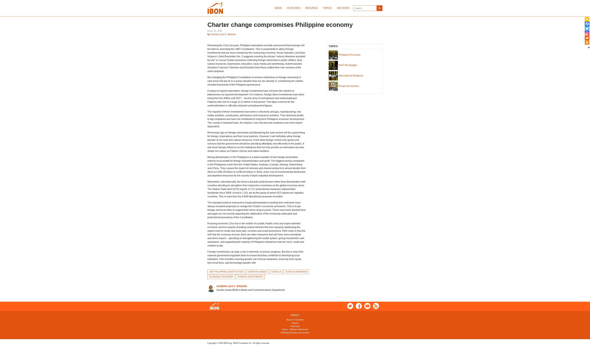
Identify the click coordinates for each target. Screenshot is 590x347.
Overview (295, 326)
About (295, 315)
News (278, 8)
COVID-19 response (296, 272)
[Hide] (589, 47)
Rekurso (311, 8)
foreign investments (250, 276)
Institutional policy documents (295, 332)
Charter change (257, 272)
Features (293, 8)
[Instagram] (587, 33)
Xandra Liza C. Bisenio (223, 34)
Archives (343, 8)
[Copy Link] (587, 19)
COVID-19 (276, 272)
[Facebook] (587, 24)
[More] (587, 42)
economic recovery (221, 276)
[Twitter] (587, 28)
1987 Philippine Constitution (226, 272)
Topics (327, 8)
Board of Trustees (295, 319)
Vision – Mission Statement (295, 329)
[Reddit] (587, 37)
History (295, 323)
